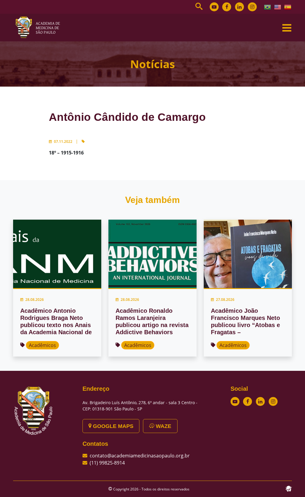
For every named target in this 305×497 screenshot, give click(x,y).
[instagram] (252, 6)
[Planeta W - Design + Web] (288, 488)
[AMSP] (40, 27)
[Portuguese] (268, 6)
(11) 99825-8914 (107, 463)
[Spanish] (288, 6)
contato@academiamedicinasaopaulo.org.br (140, 455)
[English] (278, 6)
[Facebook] (226, 6)
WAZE (162, 426)
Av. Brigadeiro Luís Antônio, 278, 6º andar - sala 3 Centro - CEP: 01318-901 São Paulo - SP (140, 406)
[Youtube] (214, 6)
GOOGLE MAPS (112, 426)
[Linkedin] (239, 6)
